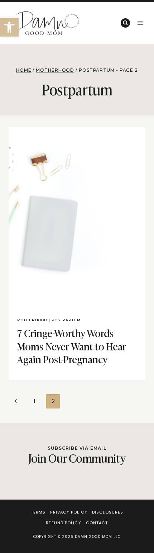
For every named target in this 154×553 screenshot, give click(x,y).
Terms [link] (38, 512)
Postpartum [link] (66, 320)
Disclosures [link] (107, 512)
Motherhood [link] (32, 320)
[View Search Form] (125, 23)
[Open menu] (140, 22)
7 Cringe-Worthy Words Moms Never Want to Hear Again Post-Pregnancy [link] (71, 345)
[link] (9, 27)
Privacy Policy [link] (68, 512)
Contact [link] (97, 523)
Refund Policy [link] (63, 523)
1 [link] (34, 401)
